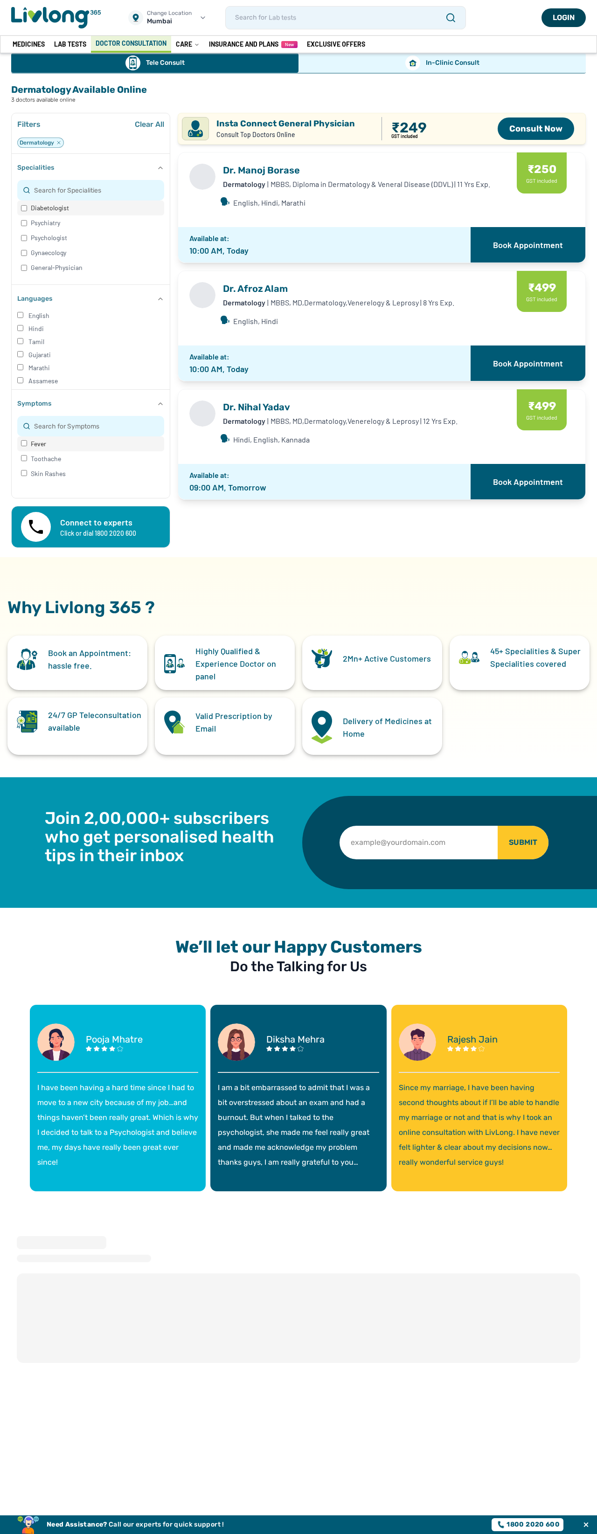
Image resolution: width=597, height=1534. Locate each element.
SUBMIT (523, 842)
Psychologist (49, 238)
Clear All (149, 124)
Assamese (43, 381)
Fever (38, 444)
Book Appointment (528, 245)
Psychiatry (45, 223)
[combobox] (96, 190)
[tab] (154, 63)
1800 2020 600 (533, 1524)
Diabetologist (50, 208)
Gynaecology (48, 252)
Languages (34, 299)
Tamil (36, 341)
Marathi (39, 368)
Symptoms (34, 404)
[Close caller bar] (586, 1524)
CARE (184, 44)
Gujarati (39, 355)
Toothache (46, 459)
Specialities (35, 168)
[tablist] (298, 63)
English (38, 315)
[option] (90, 207)
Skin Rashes (48, 473)
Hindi (36, 328)
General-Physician (57, 267)
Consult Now (535, 129)
